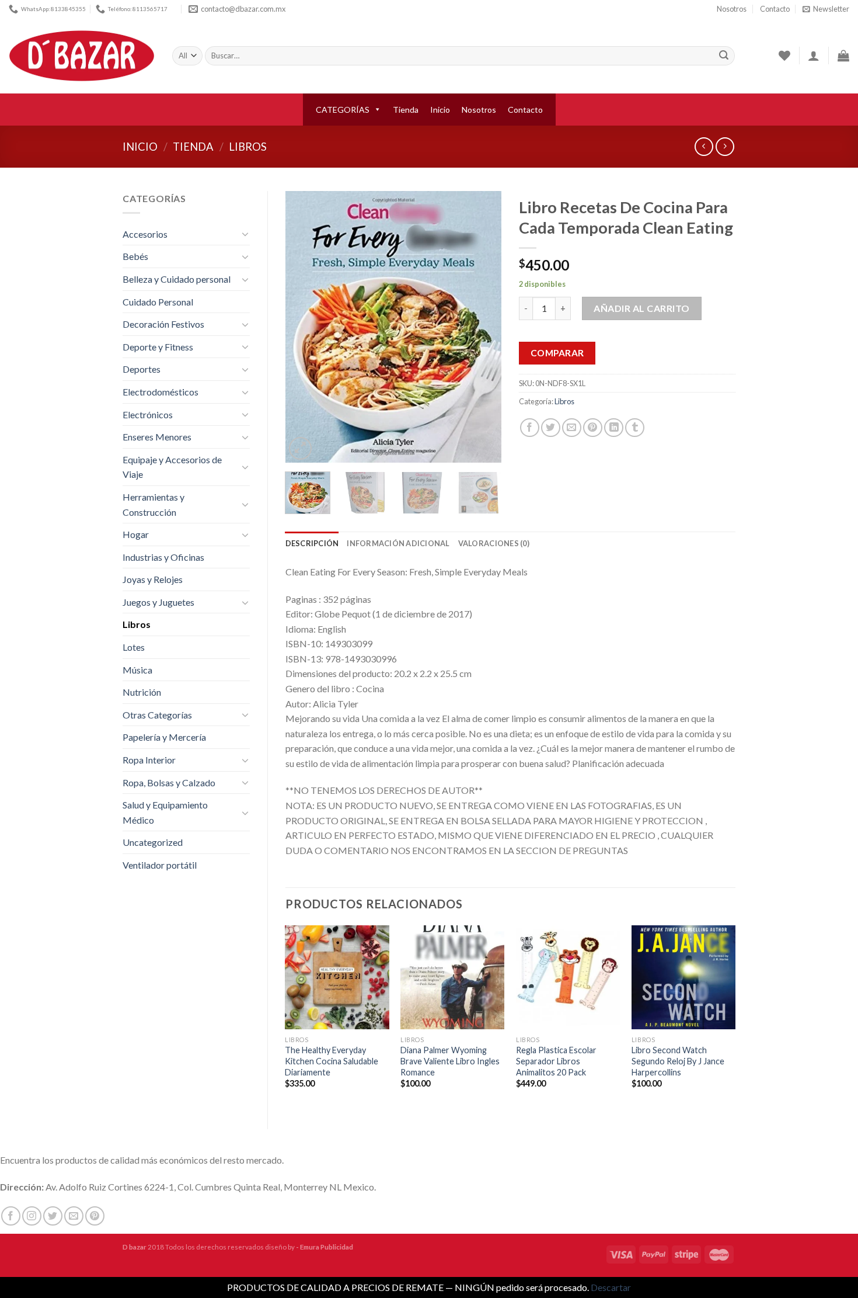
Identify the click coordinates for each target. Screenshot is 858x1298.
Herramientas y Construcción (153, 504)
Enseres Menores (157, 436)
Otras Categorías (157, 714)
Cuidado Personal (158, 301)
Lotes (134, 647)
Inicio (440, 109)
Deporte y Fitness (158, 346)
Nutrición (142, 691)
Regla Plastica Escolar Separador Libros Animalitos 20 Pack (556, 1061)
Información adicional (398, 543)
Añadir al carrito (641, 308)
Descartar (611, 1287)
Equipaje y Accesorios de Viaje (172, 467)
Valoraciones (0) (493, 543)
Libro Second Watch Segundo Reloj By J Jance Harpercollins (678, 1061)
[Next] (482, 327)
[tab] (312, 543)
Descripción (312, 543)
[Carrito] (843, 55)
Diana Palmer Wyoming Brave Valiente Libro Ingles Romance (450, 1061)
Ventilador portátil (160, 864)
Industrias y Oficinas (163, 557)
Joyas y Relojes (153, 579)
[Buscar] (724, 56)
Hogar (136, 534)
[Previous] (304, 327)
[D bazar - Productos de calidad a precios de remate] (82, 56)
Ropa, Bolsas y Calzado (169, 782)
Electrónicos (148, 414)
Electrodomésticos (160, 391)
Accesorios (145, 234)
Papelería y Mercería (164, 736)
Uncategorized (153, 842)
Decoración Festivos (163, 323)
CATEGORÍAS (342, 109)
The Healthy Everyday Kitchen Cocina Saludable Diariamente (331, 1061)
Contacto (775, 8)
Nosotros (732, 8)
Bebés (135, 256)
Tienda (405, 109)
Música (137, 669)
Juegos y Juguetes (158, 602)
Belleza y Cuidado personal (177, 278)
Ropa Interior (149, 759)
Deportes (142, 368)
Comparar (557, 353)
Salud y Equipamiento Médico (165, 812)
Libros (248, 146)
